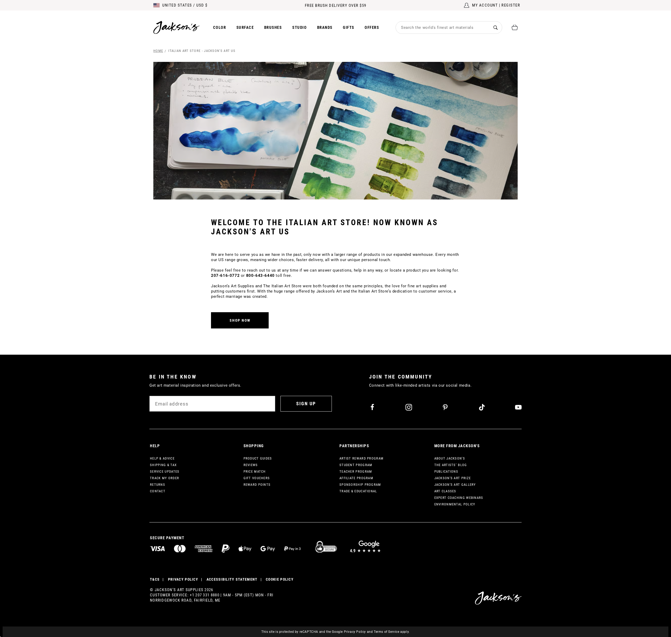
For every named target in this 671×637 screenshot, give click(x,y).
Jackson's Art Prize (452, 478)
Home (158, 51)
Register (510, 5)
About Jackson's (449, 458)
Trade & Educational (358, 491)
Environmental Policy (454, 504)
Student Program (355, 465)
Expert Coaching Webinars (458, 498)
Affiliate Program (356, 478)
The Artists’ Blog (450, 465)
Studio (299, 27)
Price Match (254, 471)
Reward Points (257, 485)
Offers (372, 27)
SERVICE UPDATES (165, 471)
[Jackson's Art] (176, 27)
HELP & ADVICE (162, 458)
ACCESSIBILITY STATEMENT (232, 579)
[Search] (495, 27)
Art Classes (445, 491)
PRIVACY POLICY (183, 579)
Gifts (348, 27)
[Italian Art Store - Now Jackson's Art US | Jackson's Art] (335, 130)
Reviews (250, 465)
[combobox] (442, 27)
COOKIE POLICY (280, 579)
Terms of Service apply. (392, 632)
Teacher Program (355, 471)
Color (219, 27)
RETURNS (157, 485)
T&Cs (155, 579)
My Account (485, 5)
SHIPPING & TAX (163, 465)
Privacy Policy (355, 632)
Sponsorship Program (360, 485)
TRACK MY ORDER (164, 478)
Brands (325, 27)
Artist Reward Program (361, 458)
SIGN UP (306, 403)
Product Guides (257, 458)
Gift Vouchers (256, 478)
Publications (446, 471)
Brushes (273, 27)
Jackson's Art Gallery (455, 485)
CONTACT (157, 491)
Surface (245, 27)
